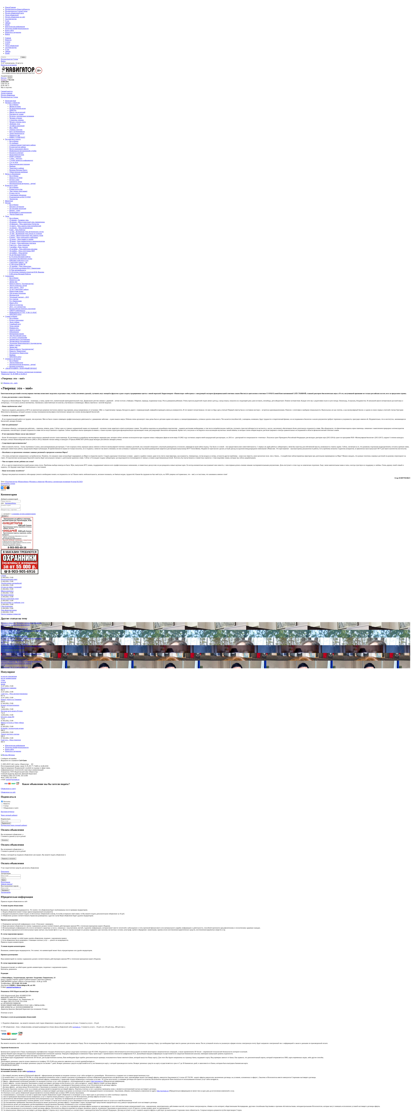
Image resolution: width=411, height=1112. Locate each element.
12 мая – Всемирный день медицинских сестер (26, 232)
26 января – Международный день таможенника (27, 222)
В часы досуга (14, 193)
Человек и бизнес (15, 118)
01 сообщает (13, 143)
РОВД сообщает (15, 156)
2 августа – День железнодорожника (14, 694)
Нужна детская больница (10, 705)
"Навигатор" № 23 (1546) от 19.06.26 (14, 636)
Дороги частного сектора (10, 734)
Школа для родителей (17, 112)
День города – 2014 (16, 287)
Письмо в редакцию (16, 207)
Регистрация (5, 882)
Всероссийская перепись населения (22, 309)
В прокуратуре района (17, 147)
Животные (9, 201)
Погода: (4, 78)
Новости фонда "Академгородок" (21, 284)
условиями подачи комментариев (23, 514)
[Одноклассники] (5, 487)
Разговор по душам (16, 114)
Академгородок (11, 19)
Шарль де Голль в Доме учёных (12, 723)
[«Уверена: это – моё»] (9, 383)
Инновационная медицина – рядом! (22, 183)
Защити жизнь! (14, 330)
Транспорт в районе (16, 168)
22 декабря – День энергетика (20, 266)
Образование (14, 332)
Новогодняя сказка (16, 291)
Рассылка (6, 801)
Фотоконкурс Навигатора (18, 353)
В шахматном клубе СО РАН (20, 197)
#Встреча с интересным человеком (57, 482)
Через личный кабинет (9, 815)
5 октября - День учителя (18, 247)
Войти (7, 34)
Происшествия (10, 101)
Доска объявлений (12, 15)
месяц (3, 684)
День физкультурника (9, 610)
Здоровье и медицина (13, 359)
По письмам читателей (17, 208)
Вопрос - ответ (14, 210)
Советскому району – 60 (18, 262)
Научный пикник (7, 595)
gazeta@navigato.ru (12, 779)
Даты (7, 216)
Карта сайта (9, 30)
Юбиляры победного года (18, 260)
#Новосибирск (23, 482)
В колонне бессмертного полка (20, 258)
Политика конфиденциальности (17, 28)
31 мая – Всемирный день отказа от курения (25, 233)
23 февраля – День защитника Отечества (24, 224)
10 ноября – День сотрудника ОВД (22, 251)
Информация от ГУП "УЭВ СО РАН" (23, 312)
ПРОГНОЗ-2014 (15, 314)
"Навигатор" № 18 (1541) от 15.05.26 (14, 660)
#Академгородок (11, 482)
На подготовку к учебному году (12, 602)
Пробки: (4, 80)
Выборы (12, 166)
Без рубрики (13, 104)
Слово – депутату (15, 158)
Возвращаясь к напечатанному (20, 212)
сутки (3, 680)
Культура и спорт (11, 185)
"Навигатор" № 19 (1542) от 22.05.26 (14, 652)
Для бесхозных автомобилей (11, 583)
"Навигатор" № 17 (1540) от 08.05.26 (14, 667)
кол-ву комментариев (8, 678)
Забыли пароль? (7, 884)
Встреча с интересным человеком (21, 116)
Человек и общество (12, 103)
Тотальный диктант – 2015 (19, 297)
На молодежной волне (17, 108)
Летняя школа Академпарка (19, 341)
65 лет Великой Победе (17, 255)
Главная (13, 7)
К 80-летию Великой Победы (20, 274)
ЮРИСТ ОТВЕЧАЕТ (17, 137)
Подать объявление (12, 13)
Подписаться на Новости (14, 9)
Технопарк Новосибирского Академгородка (25, 343)
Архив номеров (6, 93)
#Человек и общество (37, 482)
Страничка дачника (16, 120)
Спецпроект (9, 276)
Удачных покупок (15, 129)
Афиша (7, 23)
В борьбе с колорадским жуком (12, 728)
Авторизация (5, 892)
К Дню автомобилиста (17, 270)
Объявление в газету (8, 789)
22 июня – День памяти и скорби (21, 239)
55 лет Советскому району (19, 289)
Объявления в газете (10, 808)
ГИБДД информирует (17, 310)
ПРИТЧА (12, 110)
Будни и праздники (16, 320)
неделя (3, 682)
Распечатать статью (8, 483)
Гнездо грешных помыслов (11, 614)
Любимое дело (14, 124)
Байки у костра (14, 345)
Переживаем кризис (16, 334)
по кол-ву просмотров (9, 676)
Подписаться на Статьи (13, 11)
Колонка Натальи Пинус (18, 170)
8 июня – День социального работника (23, 237)
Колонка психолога (16, 366)
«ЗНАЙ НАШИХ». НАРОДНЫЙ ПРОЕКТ (21, 368)
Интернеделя (14, 295)
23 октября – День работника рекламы (23, 249)
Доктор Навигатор (16, 214)
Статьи (24, 11)
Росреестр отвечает (16, 153)
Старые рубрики (11, 316)
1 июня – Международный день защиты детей (26, 235)
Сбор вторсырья (7, 606)
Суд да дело (13, 162)
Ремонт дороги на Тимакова (11, 699)
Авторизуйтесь (10, 503)
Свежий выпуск (7, 91)
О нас (7, 21)
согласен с (19, 514)
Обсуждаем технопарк (17, 293)
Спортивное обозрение (17, 195)
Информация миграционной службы (22, 151)
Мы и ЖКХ (13, 128)
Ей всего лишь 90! (7, 717)
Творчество (13, 199)
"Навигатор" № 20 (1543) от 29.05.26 (14, 644)
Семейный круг (15, 324)
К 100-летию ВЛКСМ (17, 264)
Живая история (15, 106)
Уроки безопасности (16, 133)
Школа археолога (7, 591)
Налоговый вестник (16, 155)
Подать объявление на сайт (15, 17)
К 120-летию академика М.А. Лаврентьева (24, 268)
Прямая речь (14, 328)
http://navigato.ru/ (97, 1081)
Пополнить (5, 871)
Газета (21, 13)
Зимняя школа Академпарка (19, 339)
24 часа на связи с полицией (11, 587)
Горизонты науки (15, 181)
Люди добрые (14, 322)
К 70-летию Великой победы (20, 257)
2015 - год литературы (17, 307)
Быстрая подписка (7, 812)
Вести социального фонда (18, 149)
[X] (8, 487)
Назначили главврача (8, 688)
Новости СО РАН (15, 178)
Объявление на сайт (8, 792)
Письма (8, 203)
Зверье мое (13, 282)
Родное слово (14, 180)
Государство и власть (13, 139)
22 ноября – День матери (18, 253)
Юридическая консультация (19, 164)
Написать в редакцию (13, 32)
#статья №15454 (77, 482)
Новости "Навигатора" (17, 351)
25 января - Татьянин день (19, 220)
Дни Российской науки (17, 336)
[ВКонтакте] (2, 487)
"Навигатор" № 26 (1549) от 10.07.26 (14, 629)
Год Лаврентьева (15, 301)
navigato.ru (76, 1027)
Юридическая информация (15, 26)
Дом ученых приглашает (18, 191)
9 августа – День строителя (19, 245)
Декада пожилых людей (18, 285)
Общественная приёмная (18, 172)
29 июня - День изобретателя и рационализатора (27, 241)
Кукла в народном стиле (10, 599)
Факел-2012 (13, 303)
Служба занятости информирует (21, 160)
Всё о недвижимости (17, 131)
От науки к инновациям (18, 337)
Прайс (7, 25)
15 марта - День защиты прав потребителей (25, 226)
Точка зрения (14, 326)
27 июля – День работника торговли (22, 243)
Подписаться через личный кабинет (14, 825)
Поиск (7, 7)
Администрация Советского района (22, 145)
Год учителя (13, 299)
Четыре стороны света (17, 122)
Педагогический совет (9, 579)
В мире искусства (15, 189)
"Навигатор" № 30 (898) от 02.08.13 (14, 374)
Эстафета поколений (17, 126)
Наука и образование (12, 174)
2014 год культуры (16, 305)
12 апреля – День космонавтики (21, 228)
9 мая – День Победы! (17, 230)
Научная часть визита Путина (12, 711)
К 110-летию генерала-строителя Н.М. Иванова (26, 272)
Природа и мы (14, 135)
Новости (26, 9)
